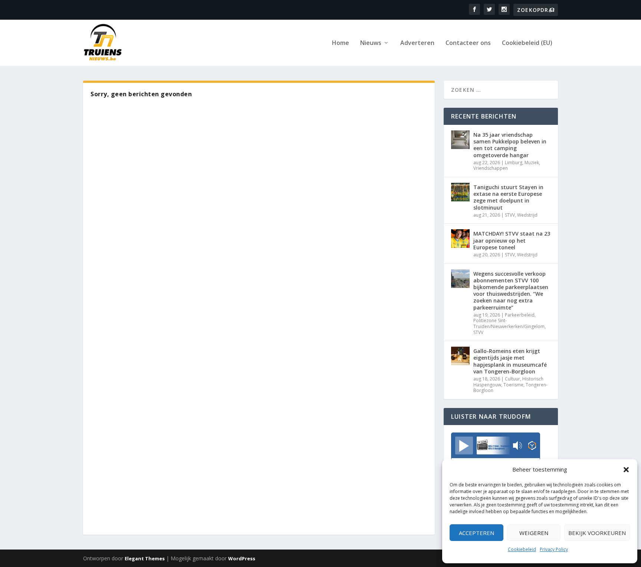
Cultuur (512, 379)
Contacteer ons (468, 43)
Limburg (513, 162)
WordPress (241, 558)
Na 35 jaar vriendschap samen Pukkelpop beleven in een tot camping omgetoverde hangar (509, 145)
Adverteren (417, 43)
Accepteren (476, 533)
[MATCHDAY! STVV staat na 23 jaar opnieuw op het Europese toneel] (460, 238)
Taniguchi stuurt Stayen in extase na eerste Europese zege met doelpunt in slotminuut (508, 197)
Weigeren (533, 533)
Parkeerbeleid (520, 315)
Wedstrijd (527, 215)
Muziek (532, 162)
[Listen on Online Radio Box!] (532, 446)
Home (340, 43)
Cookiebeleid (522, 549)
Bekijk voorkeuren (597, 533)
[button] (626, 469)
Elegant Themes (145, 558)
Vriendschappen (490, 168)
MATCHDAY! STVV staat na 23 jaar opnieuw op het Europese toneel (511, 240)
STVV (510, 215)
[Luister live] (464, 445)
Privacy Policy (554, 549)
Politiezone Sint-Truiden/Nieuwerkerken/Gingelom (509, 323)
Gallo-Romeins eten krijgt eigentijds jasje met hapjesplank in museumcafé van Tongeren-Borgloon (510, 361)
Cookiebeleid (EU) (527, 43)
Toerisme (513, 385)
